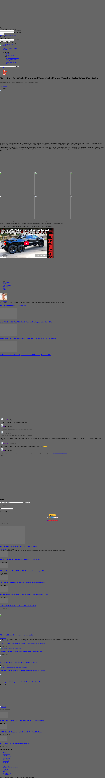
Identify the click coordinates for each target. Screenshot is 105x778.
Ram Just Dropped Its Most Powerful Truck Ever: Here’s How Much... (22, 670)
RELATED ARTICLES (6, 305)
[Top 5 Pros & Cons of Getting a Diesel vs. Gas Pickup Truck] (3, 740)
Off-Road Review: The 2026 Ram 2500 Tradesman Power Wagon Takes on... (24, 571)
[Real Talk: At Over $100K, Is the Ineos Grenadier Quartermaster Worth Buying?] (4, 579)
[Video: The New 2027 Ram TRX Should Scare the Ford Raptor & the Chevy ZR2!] (8, 319)
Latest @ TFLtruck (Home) (10, 48)
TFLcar (5, 49)
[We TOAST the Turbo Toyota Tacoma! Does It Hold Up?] (4, 603)
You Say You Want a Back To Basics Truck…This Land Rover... (20, 559)
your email (16, 39)
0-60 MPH (8, 60)
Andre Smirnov (4, 86)
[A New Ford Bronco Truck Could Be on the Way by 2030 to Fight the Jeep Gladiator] (12, 632)
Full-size (5, 71)
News (4, 73)
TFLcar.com (6, 772)
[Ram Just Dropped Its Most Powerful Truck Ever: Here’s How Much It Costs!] (13, 667)
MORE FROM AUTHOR (19, 305)
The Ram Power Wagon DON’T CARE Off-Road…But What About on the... (24, 594)
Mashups (8, 63)
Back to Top (6, 774)
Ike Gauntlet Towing (11, 62)
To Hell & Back (10, 55)
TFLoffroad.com (7, 773)
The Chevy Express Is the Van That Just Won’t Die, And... (18, 546)
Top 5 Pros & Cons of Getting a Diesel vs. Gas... (15, 743)
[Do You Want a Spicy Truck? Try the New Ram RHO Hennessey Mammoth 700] (8, 352)
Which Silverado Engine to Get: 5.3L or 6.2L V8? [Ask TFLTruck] (21, 732)
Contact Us (6, 770)
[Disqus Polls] (52, 396)
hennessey (5, 286)
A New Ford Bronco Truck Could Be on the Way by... (17, 635)
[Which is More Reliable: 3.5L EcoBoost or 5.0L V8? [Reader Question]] (4, 717)
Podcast (5, 51)
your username (17, 30)
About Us (5, 769)
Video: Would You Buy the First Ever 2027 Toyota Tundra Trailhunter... (23, 643)
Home (1, 67)
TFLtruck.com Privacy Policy (10, 767)
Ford (4, 70)
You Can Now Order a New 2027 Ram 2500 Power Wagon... (19, 663)
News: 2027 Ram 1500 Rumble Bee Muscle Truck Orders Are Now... (21, 651)
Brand (4, 67)
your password (17, 32)
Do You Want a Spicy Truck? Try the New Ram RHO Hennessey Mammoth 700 (25, 355)
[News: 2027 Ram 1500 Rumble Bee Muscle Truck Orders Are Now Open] (10, 648)
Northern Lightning (11, 53)
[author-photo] (3, 299)
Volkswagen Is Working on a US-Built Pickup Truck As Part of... (20, 682)
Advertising (6, 766)
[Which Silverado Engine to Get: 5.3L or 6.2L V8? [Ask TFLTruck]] (3, 729)
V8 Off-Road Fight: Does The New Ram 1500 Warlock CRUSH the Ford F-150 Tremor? (28, 338)
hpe (4, 288)
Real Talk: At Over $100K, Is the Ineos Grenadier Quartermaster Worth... (23, 582)
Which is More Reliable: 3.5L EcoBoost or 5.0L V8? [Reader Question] (22, 720)
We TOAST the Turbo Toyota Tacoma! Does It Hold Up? (18, 606)
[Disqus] (52, 436)
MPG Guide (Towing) (11, 59)
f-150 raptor (6, 283)
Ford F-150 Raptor (7, 285)
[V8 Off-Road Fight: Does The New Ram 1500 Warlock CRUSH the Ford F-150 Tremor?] (8, 335)
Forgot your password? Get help (8, 35)
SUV (4, 74)
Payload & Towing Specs (12, 58)
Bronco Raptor (6, 282)
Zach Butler (3, 549)
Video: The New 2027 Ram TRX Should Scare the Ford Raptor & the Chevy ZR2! (26, 322)
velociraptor (6, 290)
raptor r (5, 289)
